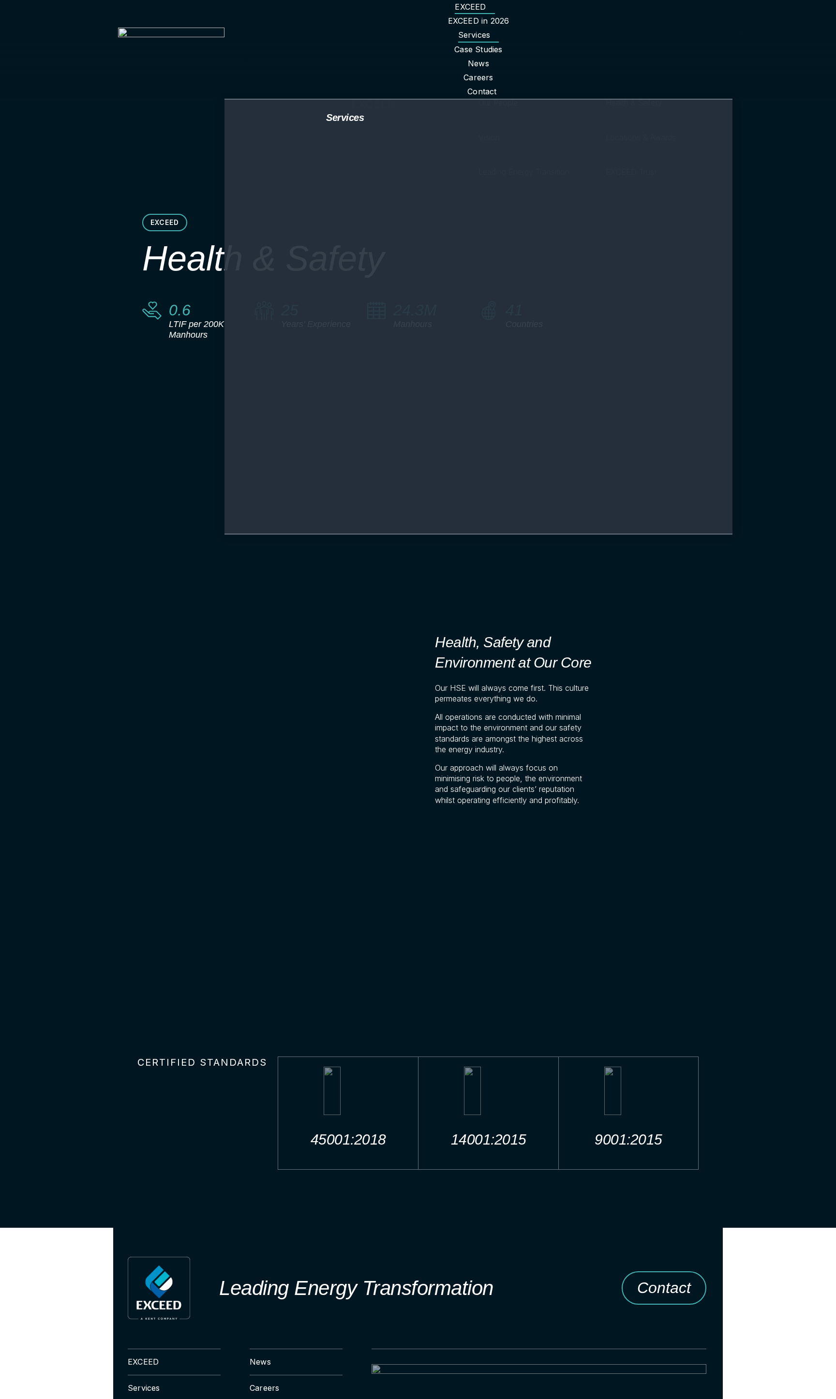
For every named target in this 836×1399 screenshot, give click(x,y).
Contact (664, 1287)
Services (345, 117)
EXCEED (164, 222)
